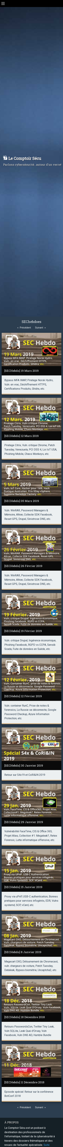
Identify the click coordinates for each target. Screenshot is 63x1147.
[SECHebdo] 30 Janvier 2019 (23, 765)
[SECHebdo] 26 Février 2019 (23, 566)
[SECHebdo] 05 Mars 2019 (21, 501)
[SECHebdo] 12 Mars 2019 (21, 436)
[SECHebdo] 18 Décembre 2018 (24, 1017)
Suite (47, 1144)
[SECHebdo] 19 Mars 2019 (21, 371)
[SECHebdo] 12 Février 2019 (23, 696)
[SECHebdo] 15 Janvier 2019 (23, 887)
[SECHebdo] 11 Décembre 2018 (24, 1082)
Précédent (25, 327)
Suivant (39, 327)
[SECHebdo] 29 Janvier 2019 (23, 822)
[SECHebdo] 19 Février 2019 (23, 631)
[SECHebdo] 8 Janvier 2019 (22, 952)
